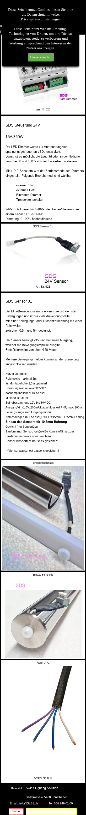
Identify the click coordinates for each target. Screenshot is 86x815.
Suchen (16, 811)
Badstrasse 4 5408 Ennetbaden (47, 797)
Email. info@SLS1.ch (24, 803)
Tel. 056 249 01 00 (61, 803)
